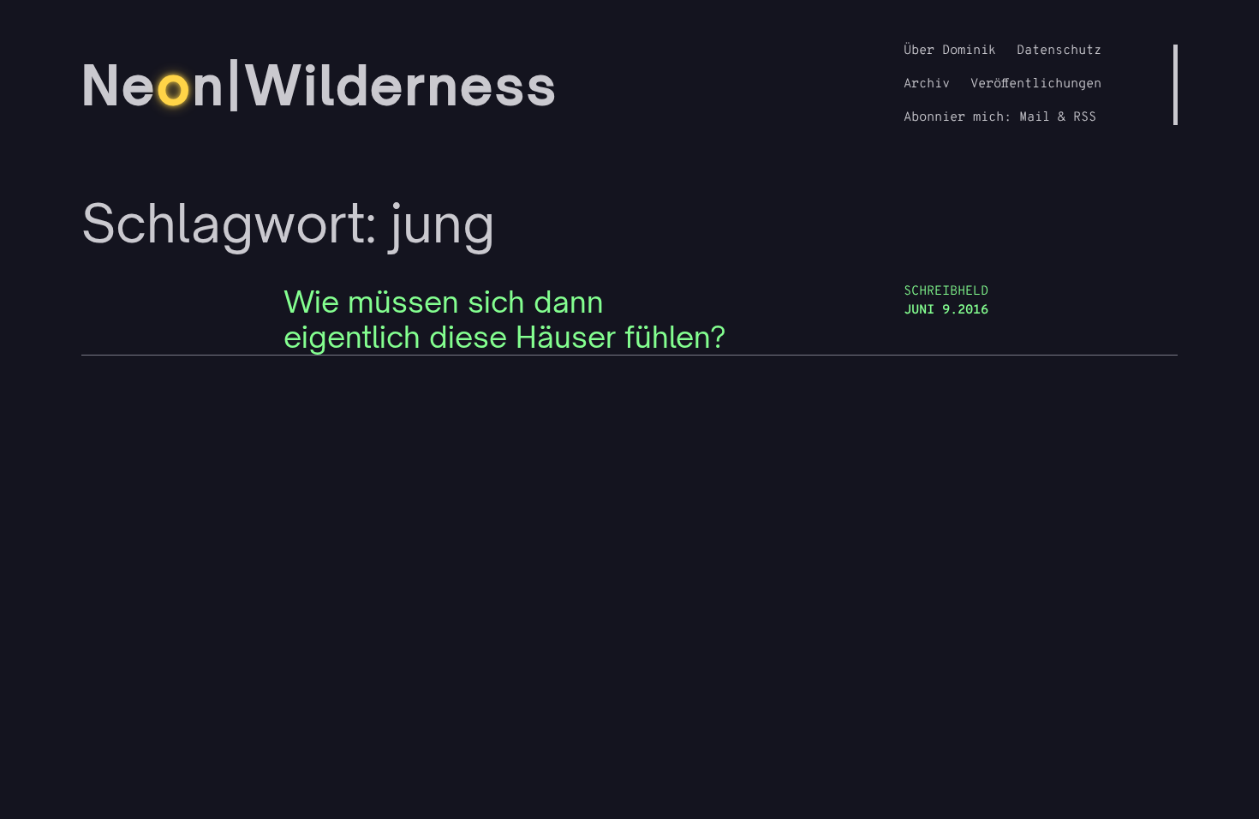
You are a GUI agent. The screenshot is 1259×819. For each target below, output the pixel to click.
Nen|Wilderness (319, 85)
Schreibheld (946, 292)
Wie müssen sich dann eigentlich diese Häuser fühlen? (504, 319)
